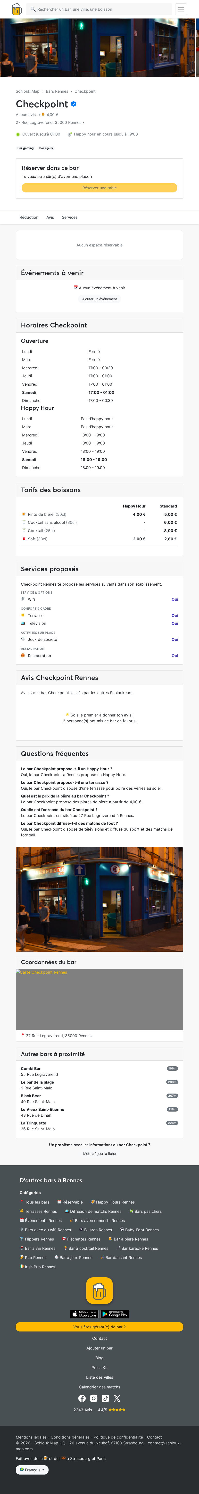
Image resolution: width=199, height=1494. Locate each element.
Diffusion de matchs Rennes (95, 1211)
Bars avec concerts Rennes (99, 1220)
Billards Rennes (97, 1229)
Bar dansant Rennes (123, 1257)
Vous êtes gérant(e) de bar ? (99, 1326)
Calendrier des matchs (99, 1387)
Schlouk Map (28, 91)
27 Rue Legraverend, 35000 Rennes (58, 1035)
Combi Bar (31, 1068)
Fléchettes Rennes (83, 1239)
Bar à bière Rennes (130, 1239)
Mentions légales (31, 1437)
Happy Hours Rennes (115, 1202)
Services (70, 217)
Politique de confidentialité (118, 1437)
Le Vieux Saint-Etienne (42, 1109)
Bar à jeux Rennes (75, 1257)
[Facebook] (82, 1398)
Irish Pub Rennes (39, 1266)
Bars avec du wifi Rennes (47, 1229)
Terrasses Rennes (40, 1211)
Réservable (72, 1202)
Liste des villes (99, 1377)
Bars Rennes (57, 91)
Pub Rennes (35, 1257)
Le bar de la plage (37, 1082)
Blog (99, 1357)
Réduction (29, 217)
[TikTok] (105, 1398)
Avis (50, 217)
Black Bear (31, 1095)
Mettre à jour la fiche (99, 1153)
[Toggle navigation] (181, 9)
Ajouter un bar (99, 1348)
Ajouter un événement (99, 299)
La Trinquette (33, 1123)
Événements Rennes (43, 1220)
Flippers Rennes (39, 1239)
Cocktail (35, 530)
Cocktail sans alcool (46, 522)
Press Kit (99, 1367)
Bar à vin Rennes (39, 1248)
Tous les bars (36, 1202)
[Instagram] (93, 1398)
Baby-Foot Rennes (141, 1229)
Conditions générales (70, 1437)
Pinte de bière (41, 514)
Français (32, 1469)
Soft (32, 538)
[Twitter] (117, 1398)
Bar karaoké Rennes (139, 1248)
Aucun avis (26, 114)
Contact (99, 1338)
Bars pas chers (147, 1211)
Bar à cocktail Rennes (87, 1248)
